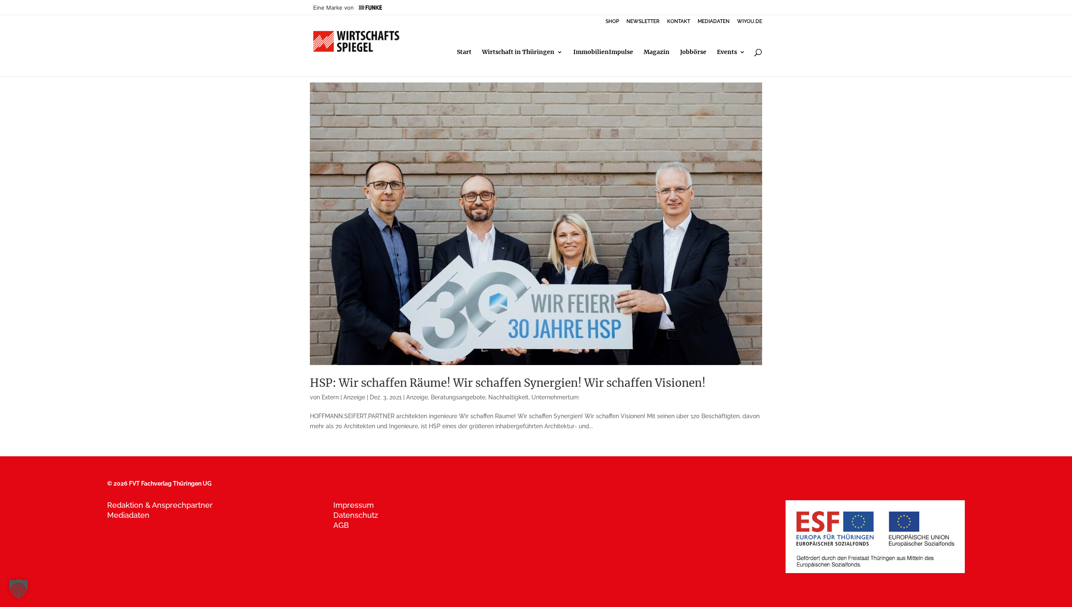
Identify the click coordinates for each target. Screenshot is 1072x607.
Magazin (657, 52)
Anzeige (417, 397)
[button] (18, 588)
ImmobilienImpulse (603, 52)
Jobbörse (693, 52)
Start (464, 52)
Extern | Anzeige (343, 397)
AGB (341, 525)
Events (727, 52)
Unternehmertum (555, 397)
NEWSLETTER (643, 21)
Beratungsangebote (458, 397)
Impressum (353, 505)
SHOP (612, 21)
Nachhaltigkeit (508, 397)
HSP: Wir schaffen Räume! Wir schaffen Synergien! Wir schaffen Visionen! (508, 383)
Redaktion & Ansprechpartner (160, 505)
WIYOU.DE (749, 21)
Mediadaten (128, 515)
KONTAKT (678, 21)
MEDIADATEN (713, 21)
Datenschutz (355, 515)
